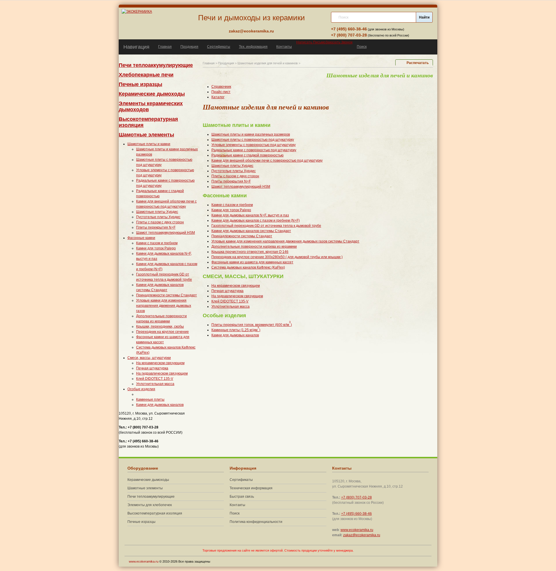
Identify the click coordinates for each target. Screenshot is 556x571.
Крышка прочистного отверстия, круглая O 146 (249, 252)
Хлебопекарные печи (146, 75)
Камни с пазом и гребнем (157, 243)
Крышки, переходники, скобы (160, 326)
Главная (165, 47)
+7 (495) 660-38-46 (349, 29)
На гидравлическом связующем (162, 373)
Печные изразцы (140, 84)
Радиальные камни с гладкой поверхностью (247, 155)
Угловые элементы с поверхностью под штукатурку (253, 145)
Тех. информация (253, 47)
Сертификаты (218, 47)
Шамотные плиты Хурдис (157, 212)
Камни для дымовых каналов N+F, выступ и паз (250, 215)
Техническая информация (251, 488)
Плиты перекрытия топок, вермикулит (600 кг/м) (251, 325)
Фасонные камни (141, 238)
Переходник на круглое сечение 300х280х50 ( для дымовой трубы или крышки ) (277, 257)
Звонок (338, 42)
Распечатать (418, 63)
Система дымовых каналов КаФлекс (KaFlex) (248, 267)
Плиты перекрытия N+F (155, 227)
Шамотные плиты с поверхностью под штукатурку (252, 140)
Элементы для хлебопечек (149, 505)
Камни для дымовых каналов (160, 405)
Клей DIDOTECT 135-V (154, 379)
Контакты (284, 47)
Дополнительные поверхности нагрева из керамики (254, 247)
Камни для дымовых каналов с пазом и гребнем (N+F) (255, 220)
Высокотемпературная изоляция (154, 513)
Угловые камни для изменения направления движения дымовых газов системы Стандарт (285, 241)
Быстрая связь (242, 497)
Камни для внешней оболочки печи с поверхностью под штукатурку (267, 160)
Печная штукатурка (152, 368)
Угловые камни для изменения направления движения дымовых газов (163, 305)
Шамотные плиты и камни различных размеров (250, 134)
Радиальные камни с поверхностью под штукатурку (253, 150)
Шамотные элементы (146, 135)
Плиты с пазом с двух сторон (160, 222)
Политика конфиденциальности (256, 522)
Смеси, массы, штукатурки (149, 358)
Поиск (362, 47)
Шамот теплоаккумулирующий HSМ (165, 233)
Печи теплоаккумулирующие (156, 65)
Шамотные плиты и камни (148, 144)
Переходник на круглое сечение (162, 332)
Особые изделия (141, 389)
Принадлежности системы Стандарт (166, 295)
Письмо (310, 42)
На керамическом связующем (160, 363)
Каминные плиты (150, 399)
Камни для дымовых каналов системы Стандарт (251, 231)
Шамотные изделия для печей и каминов (267, 63)
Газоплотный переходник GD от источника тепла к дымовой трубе (266, 226)
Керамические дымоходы (152, 94)
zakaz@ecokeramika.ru (251, 31)
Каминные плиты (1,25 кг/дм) (235, 330)
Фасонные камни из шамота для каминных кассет (252, 262)
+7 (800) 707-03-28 (349, 35)
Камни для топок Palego (156, 248)
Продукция (189, 47)
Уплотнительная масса (155, 384)
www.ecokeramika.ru (357, 530)
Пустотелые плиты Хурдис (158, 217)
